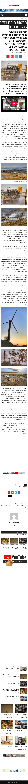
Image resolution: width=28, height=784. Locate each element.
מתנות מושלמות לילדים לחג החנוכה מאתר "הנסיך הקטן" (20, 505)
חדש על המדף (10, 746)
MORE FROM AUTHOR (21, 534)
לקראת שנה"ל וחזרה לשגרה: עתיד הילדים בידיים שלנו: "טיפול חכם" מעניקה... (11, 668)
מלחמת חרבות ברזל (9, 484)
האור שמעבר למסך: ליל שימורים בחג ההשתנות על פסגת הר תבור (21, 716)
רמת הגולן (25, 486)
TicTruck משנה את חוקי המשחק (11, 696)
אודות (26, 1)
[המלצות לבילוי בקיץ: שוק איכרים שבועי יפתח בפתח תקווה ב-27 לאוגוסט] (5, 541)
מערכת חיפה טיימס (22, 52)
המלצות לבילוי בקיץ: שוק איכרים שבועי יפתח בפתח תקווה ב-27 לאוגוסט (7, 732)
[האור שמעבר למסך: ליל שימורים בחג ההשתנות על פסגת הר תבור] (23, 541)
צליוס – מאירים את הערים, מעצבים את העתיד (7, 504)
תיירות (20, 486)
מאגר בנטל (21, 484)
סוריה (4, 484)
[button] (2, 15)
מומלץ (16, 484)
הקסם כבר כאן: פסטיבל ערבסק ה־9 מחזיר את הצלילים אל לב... (8, 716)
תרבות (14, 27)
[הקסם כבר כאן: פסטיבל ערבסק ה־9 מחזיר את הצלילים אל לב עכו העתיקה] (14, 541)
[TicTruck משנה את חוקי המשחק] (23, 698)
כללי (24, 27)
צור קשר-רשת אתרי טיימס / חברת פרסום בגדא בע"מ (15, 1)
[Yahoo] (14, 526)
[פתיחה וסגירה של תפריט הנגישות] (3, 11)
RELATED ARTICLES (21, 532)
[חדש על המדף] (7, 740)
